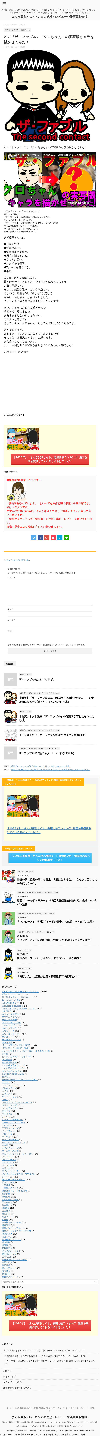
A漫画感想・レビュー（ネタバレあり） (20, 991)
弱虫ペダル (7, 1202)
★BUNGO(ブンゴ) (11, 1003)
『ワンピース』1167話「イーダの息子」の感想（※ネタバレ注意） (56, 921)
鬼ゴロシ (6, 1271)
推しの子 (6, 1214)
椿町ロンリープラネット (13, 1228)
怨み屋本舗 (7, 1205)
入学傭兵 (6, 1185)
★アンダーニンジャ (11, 1022)
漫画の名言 (7, 1234)
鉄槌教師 (6, 1265)
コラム (5, 1099)
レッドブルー (8, 1176)
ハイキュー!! (7, 1136)
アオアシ (6, 1082)
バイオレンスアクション (13, 1142)
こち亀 (5, 1054)
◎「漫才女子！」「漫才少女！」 (17, 997)
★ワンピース (8, 1031)
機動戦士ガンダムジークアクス (16, 1231)
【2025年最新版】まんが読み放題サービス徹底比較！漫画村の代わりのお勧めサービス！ (50, 857)
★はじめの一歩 (9, 1019)
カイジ (5, 1091)
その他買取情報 (9, 1062)
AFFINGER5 (89, 1431)
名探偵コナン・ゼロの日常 (14, 1191)
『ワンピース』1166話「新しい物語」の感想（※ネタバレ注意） (55, 939)
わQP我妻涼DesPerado (13, 1074)
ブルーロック (8, 1156)
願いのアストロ (9, 1268)
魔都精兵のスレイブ (11, 1276)
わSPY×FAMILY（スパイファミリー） (20, 1079)
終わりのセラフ (9, 1254)
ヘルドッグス (8, 1162)
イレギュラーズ (9, 1088)
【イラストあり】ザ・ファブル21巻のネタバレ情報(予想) (52, 735)
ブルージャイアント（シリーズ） (17, 1154)
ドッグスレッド (9, 1131)
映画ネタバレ (8, 1216)
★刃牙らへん (8, 1036)
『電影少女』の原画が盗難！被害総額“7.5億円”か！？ (48, 976)
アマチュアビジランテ (12, 1085)
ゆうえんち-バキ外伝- (12, 1071)
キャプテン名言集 (10, 1096)
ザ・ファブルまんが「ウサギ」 (37, 679)
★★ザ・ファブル (13, 560)
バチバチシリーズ (10, 1148)
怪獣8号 (6, 1208)
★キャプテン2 (9, 1028)
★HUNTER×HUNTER (12, 1006)
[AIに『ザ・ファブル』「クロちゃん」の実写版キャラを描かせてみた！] (59, 537)
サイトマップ (9, 1376)
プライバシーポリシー (13, 1382)
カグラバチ (7, 1094)
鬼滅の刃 (6, 1274)
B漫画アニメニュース (12, 994)
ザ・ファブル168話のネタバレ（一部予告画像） (47, 753)
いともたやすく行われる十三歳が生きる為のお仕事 (26, 1051)
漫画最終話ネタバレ (11, 1239)
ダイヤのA (7, 1125)
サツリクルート (9, 1114)
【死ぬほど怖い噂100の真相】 (16, 1048)
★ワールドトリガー (11, 1034)
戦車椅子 (6, 1211)
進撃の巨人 (7, 1262)
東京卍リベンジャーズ (12, 1222)
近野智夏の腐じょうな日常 (14, 1259)
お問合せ (7, 1371)
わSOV (5, 1076)
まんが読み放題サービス (13, 1068)
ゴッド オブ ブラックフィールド (17, 1102)
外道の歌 (6, 1196)
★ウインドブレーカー (12, 1025)
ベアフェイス (8, 1165)
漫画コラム (25, 560)
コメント (11, 577)
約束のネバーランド (11, 1251)
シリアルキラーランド (12, 1119)
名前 (10, 609)
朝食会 (5, 1219)
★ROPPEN (7, 1011)
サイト (10, 631)
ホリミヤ (6, 1168)
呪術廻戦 (6, 1194)
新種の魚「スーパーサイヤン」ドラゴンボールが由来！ (49, 958)
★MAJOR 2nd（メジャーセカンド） (19, 1008)
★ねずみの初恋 (9, 1016)
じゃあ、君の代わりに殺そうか (16, 1056)
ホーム (9, 1408)
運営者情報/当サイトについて (17, 1387)
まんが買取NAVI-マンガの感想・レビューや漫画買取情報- (50, 16)
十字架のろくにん (10, 1188)
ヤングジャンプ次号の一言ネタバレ (18, 1174)
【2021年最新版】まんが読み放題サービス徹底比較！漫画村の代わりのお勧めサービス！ (45, 1356)
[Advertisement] (50, 382)
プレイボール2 (9, 1159)
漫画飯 (5, 1245)
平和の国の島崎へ (10, 1199)
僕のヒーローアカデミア (13, 1179)
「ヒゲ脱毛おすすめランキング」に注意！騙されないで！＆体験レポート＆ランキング (44, 1350)
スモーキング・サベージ (13, 1122)
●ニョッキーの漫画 (11, 1000)
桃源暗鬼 (6, 1225)
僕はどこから (8, 1182)
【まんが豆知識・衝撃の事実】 (16, 1045)
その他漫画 (7, 1059)
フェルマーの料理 (10, 1151)
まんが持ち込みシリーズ (13, 1065)
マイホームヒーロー (11, 1171)
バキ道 (5, 1145)
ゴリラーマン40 (9, 1105)
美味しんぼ (7, 1256)
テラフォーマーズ (10, 1128)
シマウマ (6, 1116)
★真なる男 (7, 1042)
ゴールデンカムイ (10, 1108)
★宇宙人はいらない (11, 1039)
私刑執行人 (7, 1248)
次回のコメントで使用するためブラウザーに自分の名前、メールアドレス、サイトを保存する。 (47, 645)
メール (11, 620)
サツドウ (6, 1111)
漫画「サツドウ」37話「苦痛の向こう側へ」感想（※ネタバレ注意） (41, 766)
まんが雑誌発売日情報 (22, 1408)
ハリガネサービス (10, 1139)
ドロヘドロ (7, 1134)
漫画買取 (6, 1242)
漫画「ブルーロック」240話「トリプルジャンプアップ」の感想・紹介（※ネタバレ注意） (50, 769)
